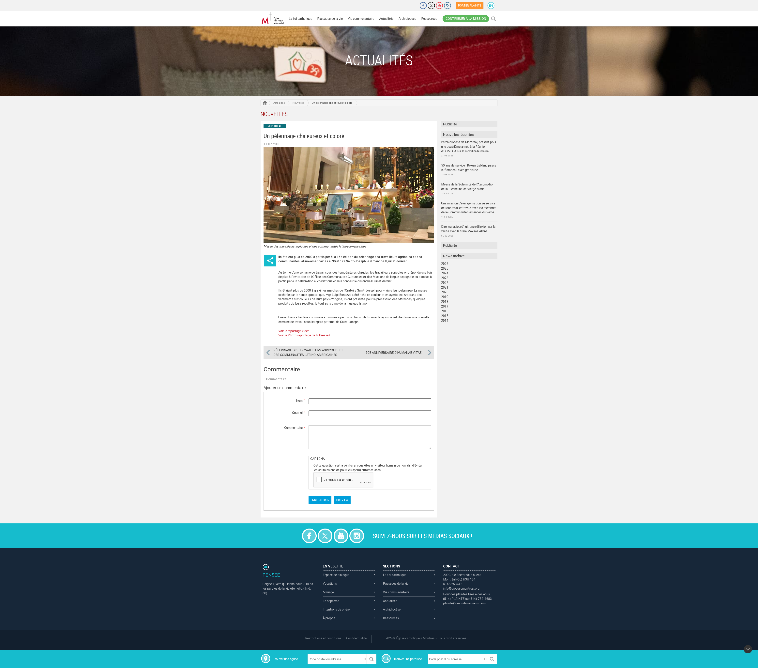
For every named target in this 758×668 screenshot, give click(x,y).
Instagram (447, 5)
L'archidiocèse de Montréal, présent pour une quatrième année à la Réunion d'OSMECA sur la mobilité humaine (468, 146)
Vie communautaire (361, 19)
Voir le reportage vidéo (294, 331)
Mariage (328, 592)
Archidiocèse (407, 19)
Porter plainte (469, 5)
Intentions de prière (336, 609)
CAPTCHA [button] (317, 459)
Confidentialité (356, 638)
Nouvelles (298, 102)
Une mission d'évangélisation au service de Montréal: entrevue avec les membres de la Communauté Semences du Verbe (468, 207)
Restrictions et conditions (323, 638)
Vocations (330, 583)
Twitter (431, 5)
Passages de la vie (330, 19)
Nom (299, 401)
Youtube (439, 5)
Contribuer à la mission (466, 19)
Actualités (386, 19)
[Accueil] (273, 18)
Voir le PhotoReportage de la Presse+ (304, 335)
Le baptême (331, 601)
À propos (329, 618)
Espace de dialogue (336, 575)
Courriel (297, 413)
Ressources (429, 19)
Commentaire (293, 428)
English (490, 5)
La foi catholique (300, 19)
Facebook (423, 5)
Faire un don (412, 5)
